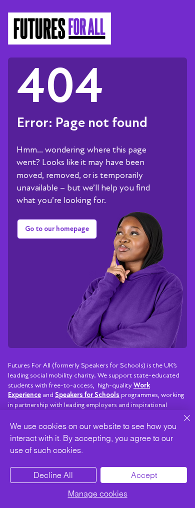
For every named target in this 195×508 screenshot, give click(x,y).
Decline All (53, 475)
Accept (144, 475)
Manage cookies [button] (98, 493)
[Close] (181, 424)
